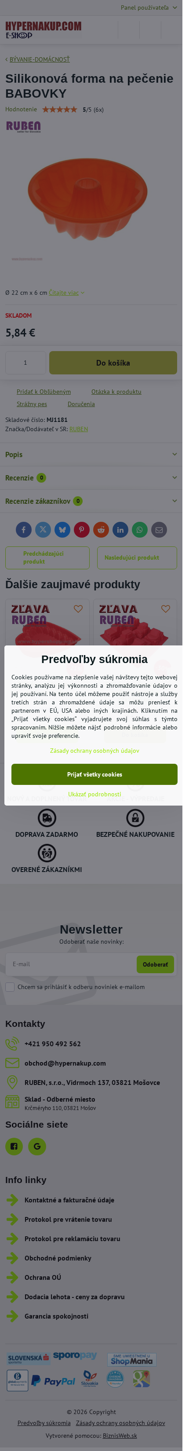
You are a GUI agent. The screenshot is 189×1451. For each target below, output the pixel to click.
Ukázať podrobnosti (94, 794)
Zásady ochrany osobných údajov (94, 751)
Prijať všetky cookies (94, 774)
